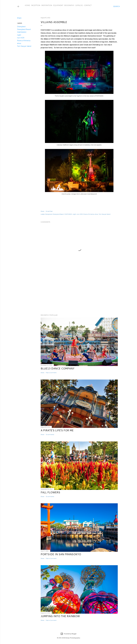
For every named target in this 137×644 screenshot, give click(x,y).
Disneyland (21, 27)
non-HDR (20, 38)
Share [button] (19, 18)
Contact (88, 5)
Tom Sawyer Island (24, 46)
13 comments (50, 496)
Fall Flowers (50, 492)
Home (27, 5)
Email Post (49, 211)
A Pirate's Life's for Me (57, 430)
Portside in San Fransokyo (61, 554)
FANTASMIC (21, 32)
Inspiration (46, 5)
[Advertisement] (79, 294)
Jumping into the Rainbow (60, 616)
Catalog (79, 5)
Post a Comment (51, 372)
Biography (69, 5)
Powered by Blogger (70, 634)
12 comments (50, 434)
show (19, 43)
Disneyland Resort (24, 29)
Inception (35, 5)
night (19, 35)
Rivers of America (23, 41)
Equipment (58, 5)
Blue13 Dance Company (57, 368)
